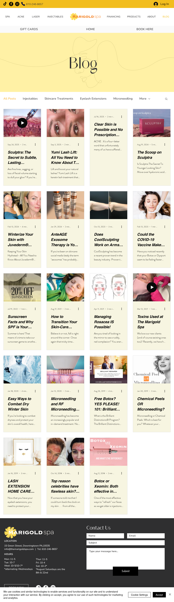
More (142, 99)
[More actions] (36, 145)
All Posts (9, 99)
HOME (90, 29)
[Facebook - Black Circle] (11, 4)
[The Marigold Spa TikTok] (5, 4)
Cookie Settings (139, 594)
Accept (159, 594)
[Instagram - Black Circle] (17, 4)
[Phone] (23, 4)
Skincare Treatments (59, 99)
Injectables (30, 99)
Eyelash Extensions (93, 99)
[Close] (170, 594)
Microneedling (123, 99)
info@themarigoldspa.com (19, 549)
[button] (8, 16)
